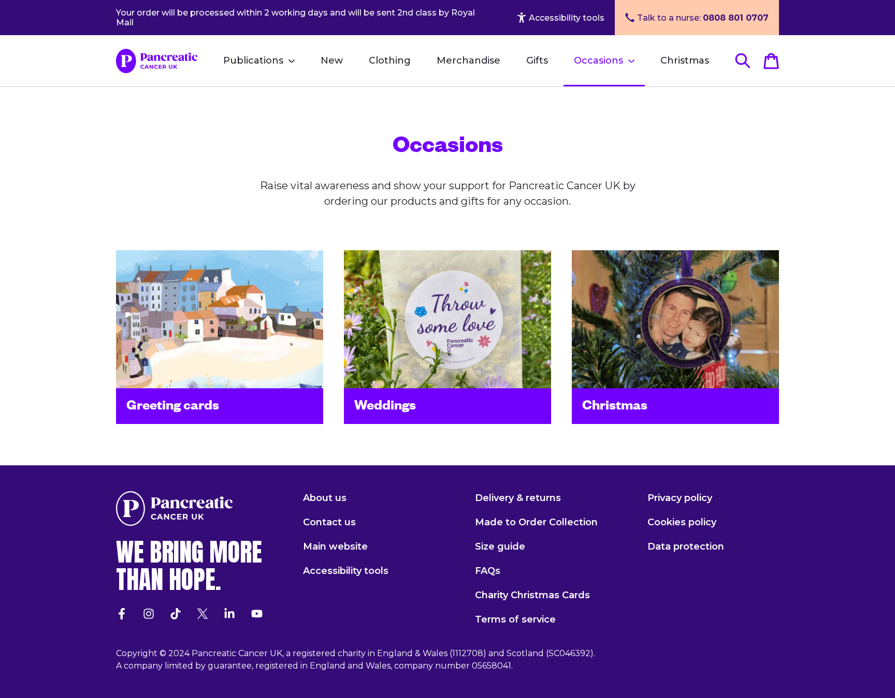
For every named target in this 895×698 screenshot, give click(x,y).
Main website (335, 546)
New (332, 60)
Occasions (598, 60)
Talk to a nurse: (703, 18)
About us (325, 498)
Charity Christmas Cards (532, 595)
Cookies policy (681, 522)
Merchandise (468, 60)
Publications (253, 60)
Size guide (500, 546)
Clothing (390, 60)
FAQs (487, 570)
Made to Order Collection (536, 522)
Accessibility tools (566, 18)
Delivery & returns (518, 498)
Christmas (684, 60)
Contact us (329, 522)
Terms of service (515, 619)
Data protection (685, 546)
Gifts (537, 60)
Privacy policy (679, 498)
